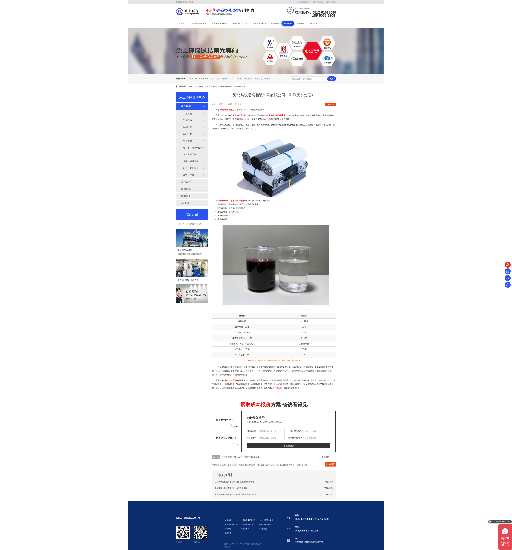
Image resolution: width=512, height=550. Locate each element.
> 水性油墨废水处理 (231, 524)
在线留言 (319, 2)
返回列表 (330, 104)
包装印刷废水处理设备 (285, 465)
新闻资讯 (301, 24)
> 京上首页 (227, 520)
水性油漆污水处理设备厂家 (222, 79)
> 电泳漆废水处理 (247, 524)
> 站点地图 (227, 533)
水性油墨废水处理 (239, 24)
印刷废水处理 (301, 465)
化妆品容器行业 (190, 161)
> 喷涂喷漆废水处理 (248, 520)
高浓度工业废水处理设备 (198, 79)
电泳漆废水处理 (259, 24)
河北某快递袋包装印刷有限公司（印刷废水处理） (226, 86)
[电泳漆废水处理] (192, 229)
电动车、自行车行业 (192, 147)
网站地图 (333, 2)
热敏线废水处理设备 (247, 465)
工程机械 (187, 113)
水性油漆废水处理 (219, 24)
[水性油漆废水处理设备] (192, 259)
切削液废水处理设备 (244, 79)
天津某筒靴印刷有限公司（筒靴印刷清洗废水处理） (236, 494)
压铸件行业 (188, 175)
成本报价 (186, 196)
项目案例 (288, 24)
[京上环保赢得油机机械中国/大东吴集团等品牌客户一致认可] (256, 73)
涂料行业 (187, 134)
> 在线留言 (263, 529)
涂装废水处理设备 (262, 79)
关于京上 (313, 24)
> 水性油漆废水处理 (266, 520)
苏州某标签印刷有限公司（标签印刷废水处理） (241, 457)
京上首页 (182, 24)
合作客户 (186, 182)
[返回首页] (508, 285)
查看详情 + (326, 457)
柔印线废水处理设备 (265, 465)
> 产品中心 (227, 529)
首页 (190, 86)
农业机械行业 (189, 154)
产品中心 (275, 24)
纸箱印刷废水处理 (229, 465)
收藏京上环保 (305, 2)
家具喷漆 (187, 127)
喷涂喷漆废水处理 (199, 24)
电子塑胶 (187, 141)
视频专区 (186, 203)
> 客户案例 (245, 529)
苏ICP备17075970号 (237, 544)
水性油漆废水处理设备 (188, 271)
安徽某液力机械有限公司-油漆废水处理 (231, 488)
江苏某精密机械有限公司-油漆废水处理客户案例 (235, 482)
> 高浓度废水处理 (265, 524)
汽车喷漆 (187, 120)
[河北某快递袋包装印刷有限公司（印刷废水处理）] (187, 11)
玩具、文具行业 (190, 168)
